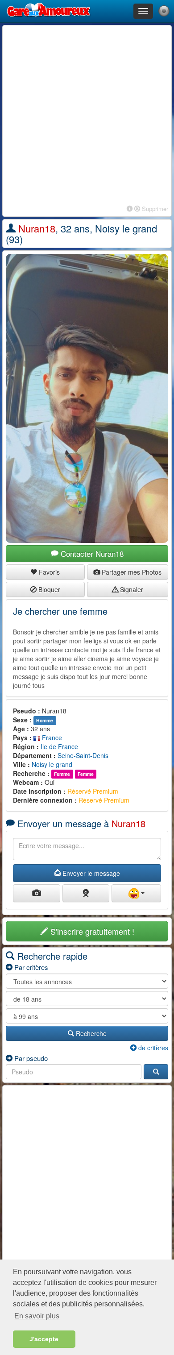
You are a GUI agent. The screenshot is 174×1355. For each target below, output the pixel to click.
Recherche (90, 1033)
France (51, 737)
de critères (152, 1047)
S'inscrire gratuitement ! (91, 931)
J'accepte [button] (43, 1339)
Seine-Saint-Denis (83, 755)
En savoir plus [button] (36, 1316)
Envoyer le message (90, 873)
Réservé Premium (92, 791)
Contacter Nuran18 (91, 553)
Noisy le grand (52, 764)
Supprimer (154, 208)
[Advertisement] (87, 116)
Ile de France (59, 746)
